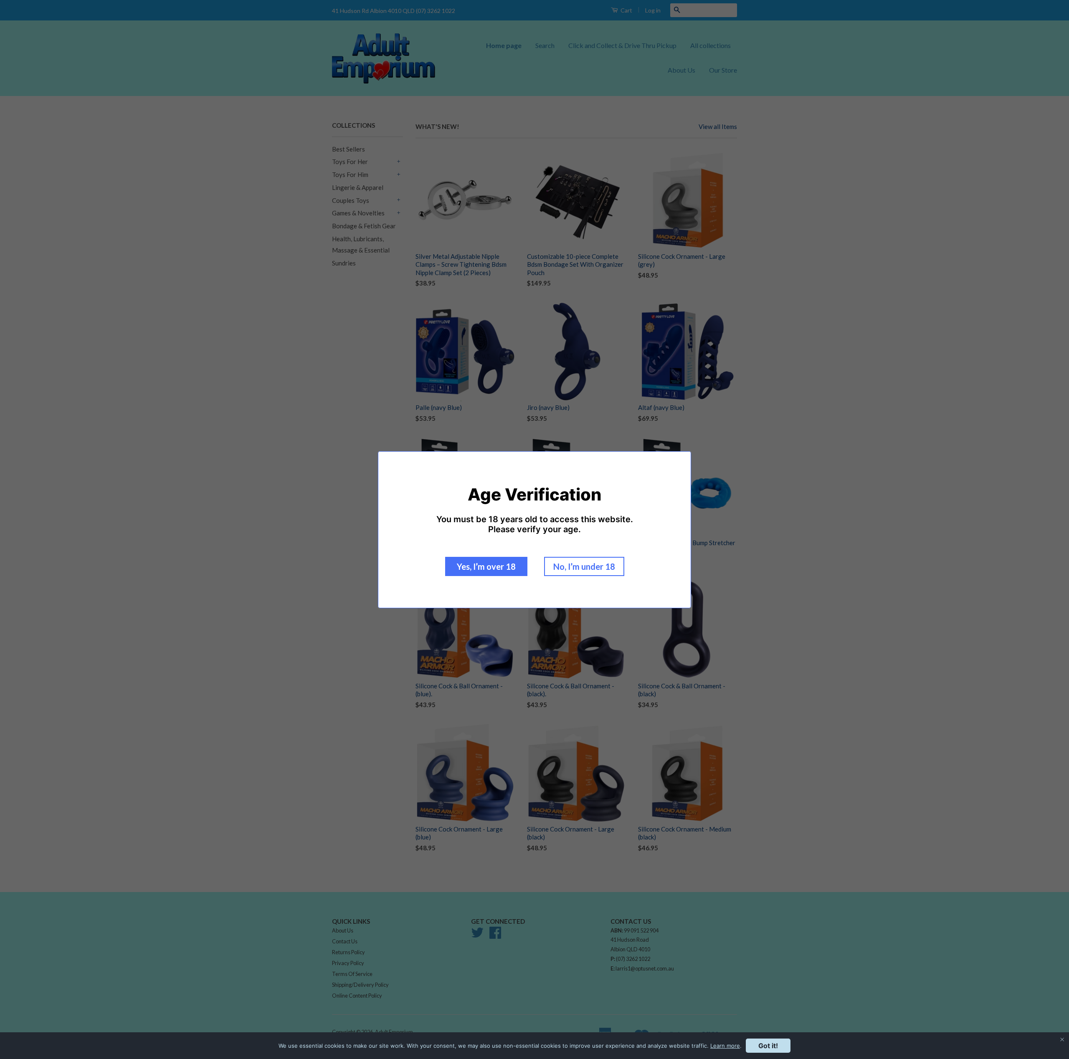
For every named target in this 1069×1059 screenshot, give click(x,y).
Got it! (768, 1045)
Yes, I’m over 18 (486, 566)
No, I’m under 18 (584, 566)
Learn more (725, 1045)
